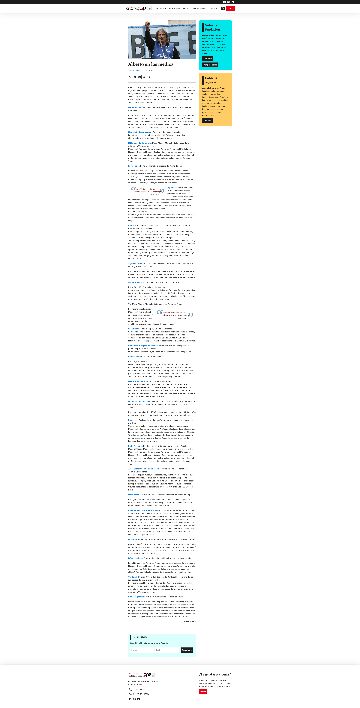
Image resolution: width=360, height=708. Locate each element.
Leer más (208, 59)
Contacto (214, 8)
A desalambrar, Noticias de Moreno (144, 469)
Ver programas (210, 65)
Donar (230, 8)
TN (129, 304)
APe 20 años (174, 8)
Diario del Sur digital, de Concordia (144, 346)
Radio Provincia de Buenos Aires (143, 510)
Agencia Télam (135, 263)
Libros (186, 8)
